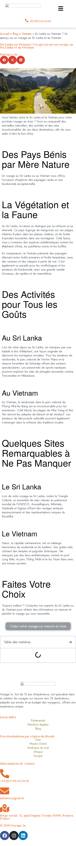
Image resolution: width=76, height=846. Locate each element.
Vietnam (27, 34)
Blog (15, 34)
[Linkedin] (23, 835)
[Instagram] (13, 835)
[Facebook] (4, 835)
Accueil (4, 34)
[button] (4, 60)
